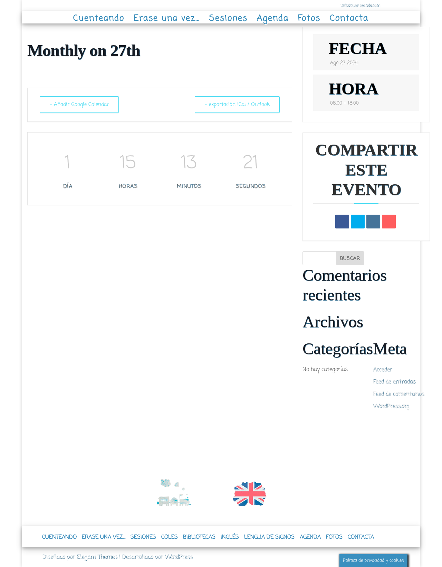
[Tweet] (358, 221)
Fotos (309, 18)
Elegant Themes (97, 557)
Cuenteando (98, 18)
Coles (169, 537)
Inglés (230, 537)
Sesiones (228, 18)
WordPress (178, 557)
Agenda (273, 18)
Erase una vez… (167, 18)
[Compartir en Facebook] (342, 221)
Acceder (382, 369)
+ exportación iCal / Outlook (237, 104)
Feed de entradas (394, 382)
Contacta (349, 18)
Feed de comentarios (398, 394)
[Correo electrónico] (389, 221)
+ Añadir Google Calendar (79, 104)
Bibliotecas (199, 537)
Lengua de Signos (269, 537)
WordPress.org (391, 406)
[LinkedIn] (373, 221)
